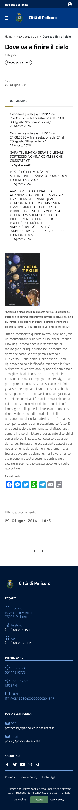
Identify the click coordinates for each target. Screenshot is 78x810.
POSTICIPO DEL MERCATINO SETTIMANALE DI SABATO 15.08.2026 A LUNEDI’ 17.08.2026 (38, 177)
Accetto (39, 799)
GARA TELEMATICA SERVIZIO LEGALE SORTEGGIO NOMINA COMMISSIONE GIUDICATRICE (37, 158)
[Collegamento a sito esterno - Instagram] (29, 764)
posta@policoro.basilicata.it (24, 741)
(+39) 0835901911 (18, 630)
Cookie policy (57, 799)
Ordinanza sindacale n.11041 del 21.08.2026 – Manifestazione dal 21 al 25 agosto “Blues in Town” (37, 139)
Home (8, 36)
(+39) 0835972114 (18, 643)
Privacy (10, 777)
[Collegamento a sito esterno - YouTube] (22, 764)
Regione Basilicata (16, 4)
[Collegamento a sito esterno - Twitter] (14, 764)
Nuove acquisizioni (27, 36)
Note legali (49, 777)
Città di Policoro (43, 17)
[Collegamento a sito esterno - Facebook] (7, 764)
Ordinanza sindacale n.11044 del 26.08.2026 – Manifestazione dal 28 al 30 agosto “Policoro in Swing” (37, 120)
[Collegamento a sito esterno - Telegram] (37, 764)
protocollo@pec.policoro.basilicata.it (29, 728)
